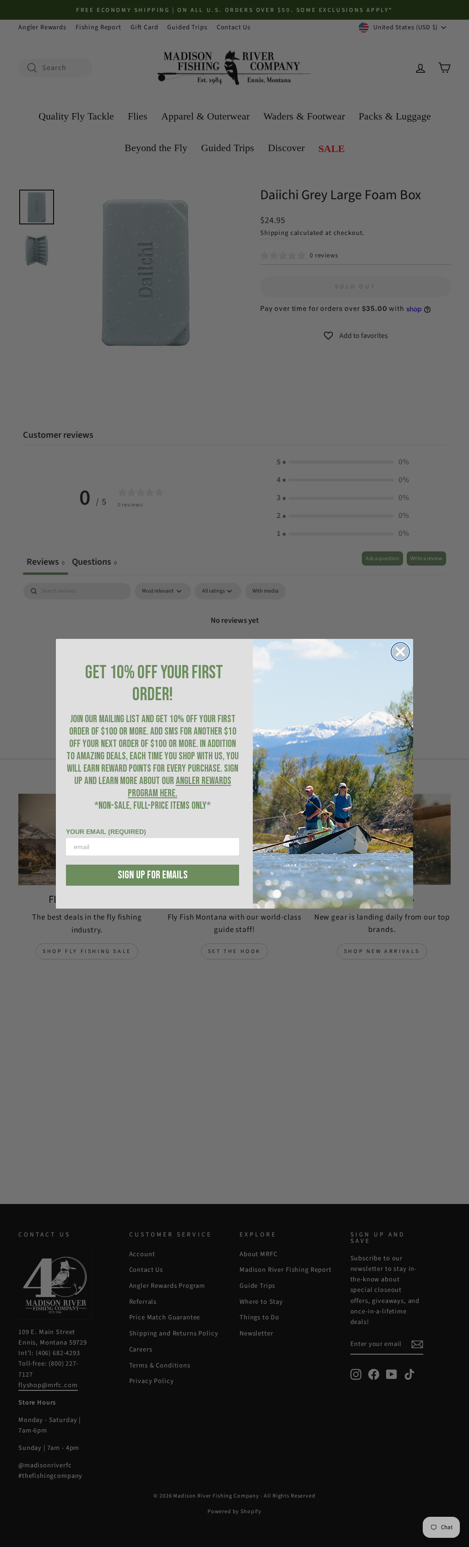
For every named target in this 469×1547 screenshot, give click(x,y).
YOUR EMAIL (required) (106, 831)
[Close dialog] (400, 652)
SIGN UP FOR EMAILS (153, 875)
